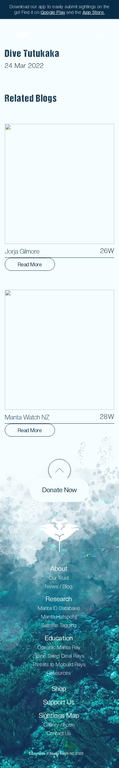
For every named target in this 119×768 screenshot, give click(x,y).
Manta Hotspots (58, 617)
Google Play (53, 12)
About (59, 568)
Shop (59, 688)
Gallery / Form (58, 725)
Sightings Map (59, 715)
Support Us (59, 702)
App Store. (94, 12)
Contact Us (59, 733)
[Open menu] (101, 36)
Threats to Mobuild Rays (58, 665)
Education (59, 638)
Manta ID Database (59, 608)
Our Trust (59, 578)
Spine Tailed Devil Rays (58, 656)
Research (59, 599)
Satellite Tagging (59, 625)
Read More (30, 265)
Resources (59, 673)
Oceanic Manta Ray (58, 647)
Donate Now (59, 490)
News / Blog (58, 587)
